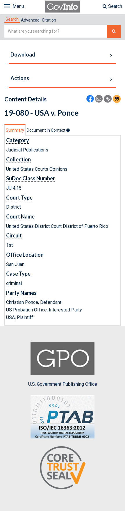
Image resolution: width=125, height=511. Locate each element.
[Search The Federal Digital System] (114, 31)
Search (114, 6)
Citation (49, 20)
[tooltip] (68, 130)
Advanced (30, 20)
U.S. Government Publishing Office (62, 384)
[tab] (12, 19)
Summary (15, 130)
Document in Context (46, 130)
